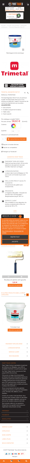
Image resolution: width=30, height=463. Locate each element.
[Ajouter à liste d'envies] (8, 276)
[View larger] (23, 49)
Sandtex (4, 393)
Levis (3, 391)
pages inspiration (15, 399)
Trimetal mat (15, 327)
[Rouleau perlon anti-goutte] (15, 262)
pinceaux (24, 384)
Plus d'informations (7, 231)
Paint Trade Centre (7, 365)
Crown (20, 391)
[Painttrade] (15, 4)
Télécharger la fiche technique (15, 53)
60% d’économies (11, 373)
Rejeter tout (15, 237)
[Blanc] (19, 126)
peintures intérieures (15, 379)
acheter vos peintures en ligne (18, 369)
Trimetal (8, 391)
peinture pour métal (14, 382)
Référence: (4, 95)
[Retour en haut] (4, 461)
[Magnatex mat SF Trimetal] (15, 41)
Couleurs (4, 124)
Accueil (3, 25)
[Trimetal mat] (15, 312)
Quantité (4, 130)
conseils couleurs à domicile (16, 401)
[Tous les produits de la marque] (15, 68)
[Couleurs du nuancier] (13, 126)
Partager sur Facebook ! (10, 151)
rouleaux (4, 386)
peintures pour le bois (13, 380)
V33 (12, 391)
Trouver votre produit (13, 25)
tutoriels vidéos (9, 403)
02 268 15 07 (20, 10)
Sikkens (16, 391)
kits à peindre (11, 386)
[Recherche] (26, 461)
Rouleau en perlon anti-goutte (15, 280)
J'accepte (15, 241)
